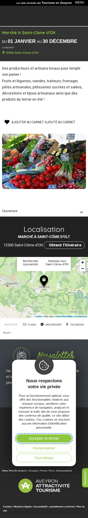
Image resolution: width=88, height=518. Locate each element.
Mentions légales (23, 506)
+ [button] (82, 262)
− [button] (82, 268)
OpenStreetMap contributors (71, 316)
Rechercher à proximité (30, 262)
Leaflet (38, 316)
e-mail (32, 324)
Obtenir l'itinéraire (65, 245)
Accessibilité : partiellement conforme (54, 506)
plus (6, 332)
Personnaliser (44, 448)
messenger (53, 324)
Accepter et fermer (44, 438)
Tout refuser (44, 458)
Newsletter (85, 478)
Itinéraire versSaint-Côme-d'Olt (57, 262)
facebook (77, 324)
